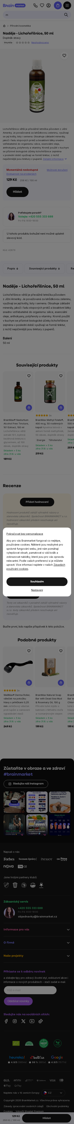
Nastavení (37, 590)
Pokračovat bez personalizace (24, 533)
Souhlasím (37, 581)
